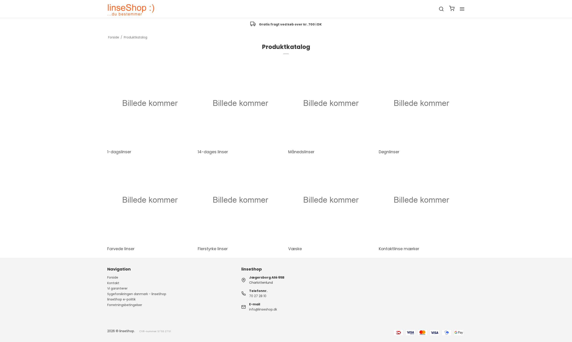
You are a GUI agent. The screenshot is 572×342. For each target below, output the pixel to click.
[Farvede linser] (149, 199)
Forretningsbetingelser (124, 305)
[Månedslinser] (330, 103)
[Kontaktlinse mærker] (421, 199)
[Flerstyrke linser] (240, 199)
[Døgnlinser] (421, 103)
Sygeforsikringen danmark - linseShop (136, 294)
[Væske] (330, 199)
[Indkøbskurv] (451, 9)
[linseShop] (131, 9)
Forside (112, 277)
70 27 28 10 (257, 296)
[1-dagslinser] (149, 103)
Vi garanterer (117, 288)
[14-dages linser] (240, 103)
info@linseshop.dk (263, 309)
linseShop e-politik (121, 299)
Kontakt (113, 283)
